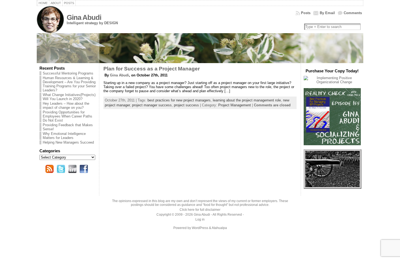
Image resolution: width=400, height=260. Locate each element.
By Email (327, 13)
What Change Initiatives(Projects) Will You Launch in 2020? (69, 97)
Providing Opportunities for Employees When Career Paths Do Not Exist (67, 116)
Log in (200, 219)
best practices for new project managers (179, 100)
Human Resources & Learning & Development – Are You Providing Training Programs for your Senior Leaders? (69, 84)
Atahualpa (219, 228)
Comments (353, 13)
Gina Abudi (84, 17)
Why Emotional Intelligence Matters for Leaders (64, 136)
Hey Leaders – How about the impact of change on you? (66, 105)
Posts (305, 13)
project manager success (152, 105)
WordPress (200, 228)
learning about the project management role (247, 100)
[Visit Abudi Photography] (332, 186)
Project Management (234, 105)
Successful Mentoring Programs (68, 73)
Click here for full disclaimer (200, 210)
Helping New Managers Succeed (68, 142)
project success (186, 105)
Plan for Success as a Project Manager (151, 69)
